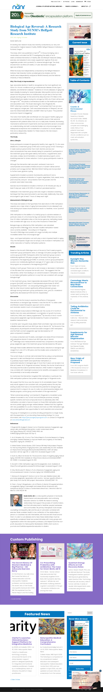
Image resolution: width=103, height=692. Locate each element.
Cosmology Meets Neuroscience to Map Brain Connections (79, 283)
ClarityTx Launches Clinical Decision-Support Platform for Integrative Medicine (22, 641)
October (24, 37)
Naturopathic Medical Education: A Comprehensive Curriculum (50, 641)
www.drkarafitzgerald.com (21, 420)
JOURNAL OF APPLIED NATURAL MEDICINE (49, 6)
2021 (11, 37)
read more (76, 157)
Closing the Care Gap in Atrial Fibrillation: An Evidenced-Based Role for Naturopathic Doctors (79, 210)
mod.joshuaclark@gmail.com (52, 647)
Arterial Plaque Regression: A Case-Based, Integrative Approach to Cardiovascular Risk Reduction (79, 195)
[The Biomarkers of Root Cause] (80, 38)
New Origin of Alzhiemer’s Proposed (77, 360)
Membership (79, 1)
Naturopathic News (25, 649)
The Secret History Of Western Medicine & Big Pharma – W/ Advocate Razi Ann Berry (22, 566)
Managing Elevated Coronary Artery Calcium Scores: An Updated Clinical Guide (79, 224)
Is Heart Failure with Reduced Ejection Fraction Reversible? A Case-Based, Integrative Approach (79, 152)
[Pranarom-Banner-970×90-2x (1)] (51, 19)
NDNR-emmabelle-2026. (22, 647)
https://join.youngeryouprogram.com (35, 417)
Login (72, 1)
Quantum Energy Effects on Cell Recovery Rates (76, 564)
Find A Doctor (55, 1)
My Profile (66, 1)
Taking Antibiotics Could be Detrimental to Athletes (79, 309)
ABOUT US (84, 6)
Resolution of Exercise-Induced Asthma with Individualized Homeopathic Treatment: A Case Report (79, 181)
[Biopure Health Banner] (80, 248)
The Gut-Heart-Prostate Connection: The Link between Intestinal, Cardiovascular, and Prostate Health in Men (79, 166)
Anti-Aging (17, 37)
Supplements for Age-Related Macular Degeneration (78, 335)
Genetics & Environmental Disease (76, 108)
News (42, 652)
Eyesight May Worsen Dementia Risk (79, 261)
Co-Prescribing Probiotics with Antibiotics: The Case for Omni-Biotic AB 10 (50, 565)
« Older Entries (15, 599)
